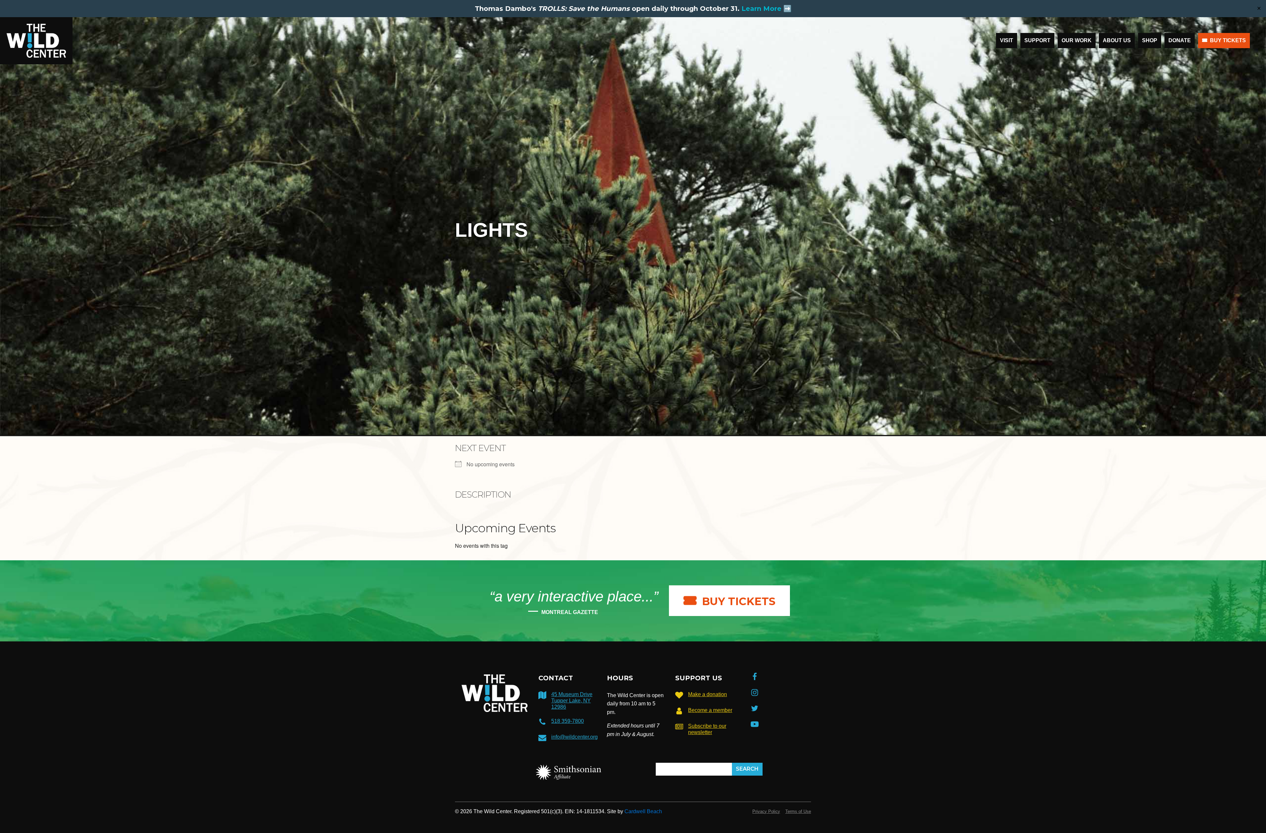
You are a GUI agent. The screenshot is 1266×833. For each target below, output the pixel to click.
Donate (1179, 40)
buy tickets (738, 601)
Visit (1006, 40)
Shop (1149, 40)
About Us (1117, 40)
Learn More (761, 9)
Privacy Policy (766, 811)
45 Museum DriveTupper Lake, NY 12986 (571, 701)
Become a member (710, 710)
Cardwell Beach (643, 811)
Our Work (1077, 40)
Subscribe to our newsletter (707, 729)
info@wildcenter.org (574, 737)
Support (1037, 40)
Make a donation (707, 694)
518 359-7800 (567, 721)
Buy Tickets (1228, 40)
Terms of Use (798, 811)
